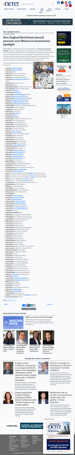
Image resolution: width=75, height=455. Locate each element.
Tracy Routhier (9, 160)
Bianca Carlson (9, 252)
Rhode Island (24, 447)
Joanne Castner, (10, 137)
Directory (32, 9)
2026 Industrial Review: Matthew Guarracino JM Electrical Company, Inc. (48, 349)
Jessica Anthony (10, 94)
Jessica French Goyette (11, 297)
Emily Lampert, (9, 242)
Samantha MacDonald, (11, 141)
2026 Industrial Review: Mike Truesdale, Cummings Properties (21, 349)
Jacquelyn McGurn (10, 182)
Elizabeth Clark (9, 83)
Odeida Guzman (10, 122)
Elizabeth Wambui (10, 162)
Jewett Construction (18, 195)
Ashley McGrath (9, 222)
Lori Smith (8, 199)
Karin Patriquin (9, 233)
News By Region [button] (22, 9)
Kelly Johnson (9, 73)
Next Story (32, 309)
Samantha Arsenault (11, 169)
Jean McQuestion (10, 92)
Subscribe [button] (58, 9)
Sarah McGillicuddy (10, 89)
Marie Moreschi (9, 244)
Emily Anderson (9, 85)
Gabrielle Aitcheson (10, 184)
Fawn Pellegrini (9, 193)
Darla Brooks (9, 70)
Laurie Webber (9, 150)
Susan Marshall (9, 231)
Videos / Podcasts (49, 9)
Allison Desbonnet (10, 126)
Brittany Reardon (10, 139)
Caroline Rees (9, 109)
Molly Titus (8, 132)
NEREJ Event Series (41, 10)
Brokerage (11, 438)
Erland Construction (18, 150)
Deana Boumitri (9, 218)
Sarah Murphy (9, 268)
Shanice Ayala (9, 289)
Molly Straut (9, 237)
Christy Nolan (9, 171)
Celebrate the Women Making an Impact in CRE (30, 16)
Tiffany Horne (9, 291)
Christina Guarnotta (11, 164)
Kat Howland (9, 195)
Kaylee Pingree (9, 197)
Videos (34, 443)
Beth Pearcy (9, 75)
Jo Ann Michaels (10, 293)
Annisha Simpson (10, 229)
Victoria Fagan (9, 267)
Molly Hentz (8, 154)
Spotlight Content (11, 300)
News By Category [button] (9, 9)
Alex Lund (8, 130)
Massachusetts (24, 440)
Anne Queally (9, 285)
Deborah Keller (9, 216)
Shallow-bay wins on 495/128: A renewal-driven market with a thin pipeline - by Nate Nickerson (61, 397)
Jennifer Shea (9, 235)
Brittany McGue (9, 207)
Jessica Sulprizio (10, 225)
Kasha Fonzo (9, 115)
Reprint (51, 304)
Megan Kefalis (9, 220)
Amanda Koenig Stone (11, 147)
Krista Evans (9, 68)
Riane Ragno (9, 128)
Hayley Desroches (10, 248)
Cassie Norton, (9, 79)
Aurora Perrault (9, 239)
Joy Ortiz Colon (9, 283)
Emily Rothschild (10, 227)
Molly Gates (8, 186)
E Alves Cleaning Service (19, 145)
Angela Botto (9, 214)
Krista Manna (9, 205)
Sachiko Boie (9, 265)
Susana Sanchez (10, 270)
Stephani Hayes (9, 255)
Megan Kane (9, 133)
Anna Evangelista (10, 113)
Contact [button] (67, 9)
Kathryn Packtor (10, 263)
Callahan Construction (20, 94)
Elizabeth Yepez (9, 119)
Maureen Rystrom (10, 192)
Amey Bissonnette (10, 167)
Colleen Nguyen (9, 208)
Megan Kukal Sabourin (11, 190)
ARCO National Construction (20, 79)
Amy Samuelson (10, 261)
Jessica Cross (9, 223)
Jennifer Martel (9, 124)
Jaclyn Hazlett (9, 152)
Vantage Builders (17, 289)
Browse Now (62, 71)
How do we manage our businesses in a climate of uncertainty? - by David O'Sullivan (60, 367)
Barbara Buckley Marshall (12, 212)
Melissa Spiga (9, 111)
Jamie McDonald (10, 280)
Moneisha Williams (10, 105)
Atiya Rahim (9, 156)
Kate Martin (9, 90)
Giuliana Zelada (9, 259)
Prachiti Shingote (10, 117)
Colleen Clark (9, 77)
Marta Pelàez (9, 287)
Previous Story (26, 309)
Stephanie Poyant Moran (12, 250)
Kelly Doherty (9, 100)
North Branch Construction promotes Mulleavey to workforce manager (63, 81)
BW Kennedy (15, 90)
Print (7, 304)
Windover (8, 295)
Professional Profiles (37, 440)
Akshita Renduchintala (11, 87)
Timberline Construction (20, 278)
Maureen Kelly (9, 276)
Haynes (7, 173)
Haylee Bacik (9, 165)
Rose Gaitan (9, 102)
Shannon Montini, (10, 201)
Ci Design (17, 113)
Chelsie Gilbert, (9, 188)
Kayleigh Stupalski (10, 272)
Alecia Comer (9, 120)
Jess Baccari (9, 257)
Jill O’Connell (9, 72)
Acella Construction (17, 68)
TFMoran (15, 276)
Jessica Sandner (10, 278)
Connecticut (24, 438)
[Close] (72, 419)
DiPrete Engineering (17, 132)
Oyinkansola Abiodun (11, 143)
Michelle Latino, (10, 104)
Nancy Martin (9, 158)
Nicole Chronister (10, 246)
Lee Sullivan (9, 210)
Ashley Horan (9, 282)
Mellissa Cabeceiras (10, 98)
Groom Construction (21, 169)
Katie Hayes (9, 274)
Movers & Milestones (60, 78)
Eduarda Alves (9, 145)
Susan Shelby (9, 253)
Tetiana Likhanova (10, 203)
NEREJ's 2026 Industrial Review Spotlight (39, 317)
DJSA (27, 133)
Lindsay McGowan (10, 148)
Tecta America (15, 274)
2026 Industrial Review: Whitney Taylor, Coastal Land (8, 348)
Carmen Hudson (10, 107)
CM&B (14, 115)
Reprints (34, 441)
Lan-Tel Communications (20, 207)
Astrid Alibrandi (9, 135)
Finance (11, 443)
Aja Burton (8, 96)
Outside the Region (25, 445)
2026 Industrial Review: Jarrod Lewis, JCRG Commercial (35, 348)
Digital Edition (36, 438)
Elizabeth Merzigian (10, 240)
